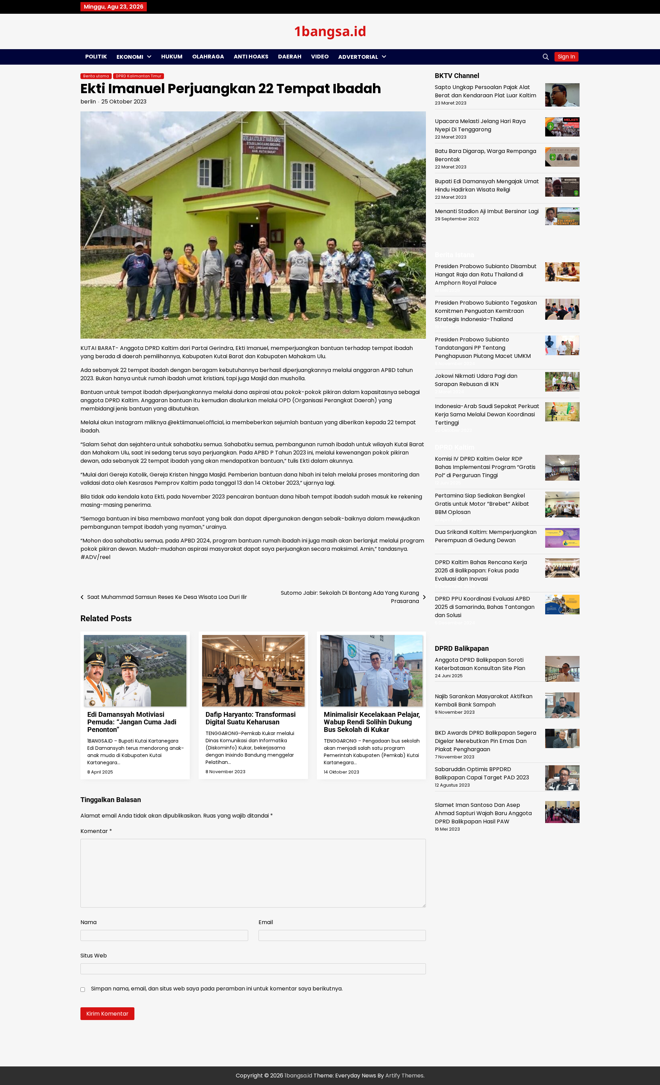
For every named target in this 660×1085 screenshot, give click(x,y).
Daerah (289, 57)
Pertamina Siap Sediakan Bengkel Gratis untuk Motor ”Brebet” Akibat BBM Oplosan (482, 503)
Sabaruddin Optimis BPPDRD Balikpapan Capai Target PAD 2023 (482, 773)
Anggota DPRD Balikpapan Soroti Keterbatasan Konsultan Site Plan (480, 664)
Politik (96, 57)
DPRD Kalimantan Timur (138, 76)
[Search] (546, 57)
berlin (88, 102)
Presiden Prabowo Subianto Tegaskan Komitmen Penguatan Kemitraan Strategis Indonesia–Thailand (486, 311)
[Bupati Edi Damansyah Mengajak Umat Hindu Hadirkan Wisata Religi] (562, 188)
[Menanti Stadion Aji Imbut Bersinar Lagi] (562, 217)
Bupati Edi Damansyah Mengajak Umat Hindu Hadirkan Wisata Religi (487, 185)
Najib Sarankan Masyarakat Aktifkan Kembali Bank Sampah (483, 700)
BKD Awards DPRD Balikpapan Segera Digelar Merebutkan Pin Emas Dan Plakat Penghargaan (485, 740)
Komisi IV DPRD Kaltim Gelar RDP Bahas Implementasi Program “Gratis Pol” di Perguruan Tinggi (485, 467)
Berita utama (96, 76)
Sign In (566, 57)
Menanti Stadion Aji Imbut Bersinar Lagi (487, 211)
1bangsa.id (330, 31)
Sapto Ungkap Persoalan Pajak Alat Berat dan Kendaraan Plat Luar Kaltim (485, 91)
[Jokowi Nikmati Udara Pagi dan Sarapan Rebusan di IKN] (562, 383)
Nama (88, 922)
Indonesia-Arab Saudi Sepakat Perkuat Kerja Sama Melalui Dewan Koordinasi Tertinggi (487, 414)
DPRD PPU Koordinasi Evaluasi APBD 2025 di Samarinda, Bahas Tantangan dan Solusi (485, 607)
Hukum (172, 57)
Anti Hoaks (251, 57)
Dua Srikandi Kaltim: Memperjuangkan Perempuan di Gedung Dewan (486, 536)
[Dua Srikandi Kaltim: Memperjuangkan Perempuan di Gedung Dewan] (562, 539)
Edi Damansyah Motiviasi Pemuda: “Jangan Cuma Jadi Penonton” (131, 722)
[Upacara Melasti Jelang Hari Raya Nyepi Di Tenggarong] (562, 128)
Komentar (96, 831)
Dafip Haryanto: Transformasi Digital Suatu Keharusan (251, 718)
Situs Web (93, 956)
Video (320, 57)
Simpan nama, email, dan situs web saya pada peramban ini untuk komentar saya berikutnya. (217, 989)
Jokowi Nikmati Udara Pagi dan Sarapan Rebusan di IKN (476, 380)
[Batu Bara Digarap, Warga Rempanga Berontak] (562, 158)
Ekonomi (130, 57)
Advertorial (358, 57)
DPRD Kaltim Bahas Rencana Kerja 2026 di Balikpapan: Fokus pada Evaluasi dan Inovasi (481, 570)
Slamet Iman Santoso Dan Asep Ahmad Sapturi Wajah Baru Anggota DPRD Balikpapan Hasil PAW (483, 813)
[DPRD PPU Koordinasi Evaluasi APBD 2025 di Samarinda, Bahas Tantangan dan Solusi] (562, 605)
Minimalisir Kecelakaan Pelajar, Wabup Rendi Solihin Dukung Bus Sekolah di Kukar (372, 722)
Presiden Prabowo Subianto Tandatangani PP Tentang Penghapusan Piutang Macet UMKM (483, 347)
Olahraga (208, 57)
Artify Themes (404, 1075)
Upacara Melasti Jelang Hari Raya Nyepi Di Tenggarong (480, 125)
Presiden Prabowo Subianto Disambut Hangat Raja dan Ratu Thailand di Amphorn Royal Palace (486, 274)
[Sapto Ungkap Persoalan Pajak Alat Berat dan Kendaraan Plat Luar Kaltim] (562, 96)
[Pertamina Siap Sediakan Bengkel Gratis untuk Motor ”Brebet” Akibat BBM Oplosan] (562, 505)
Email (265, 922)
